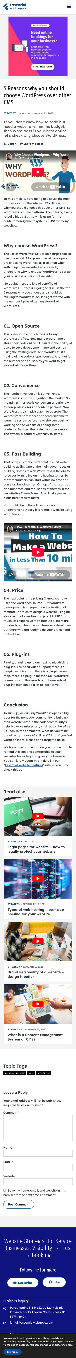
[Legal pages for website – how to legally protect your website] (38, 816)
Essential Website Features (24, 765)
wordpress (43, 1073)
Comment (11, 1112)
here (70, 1345)
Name (8, 1147)
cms (31, 1073)
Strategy (10, 113)
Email (8, 1162)
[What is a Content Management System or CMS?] (38, 1004)
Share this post (33, 143)
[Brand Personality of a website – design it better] (38, 941)
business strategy (14, 1073)
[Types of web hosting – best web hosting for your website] (38, 878)
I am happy (12, 1351)
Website (9, 1176)
